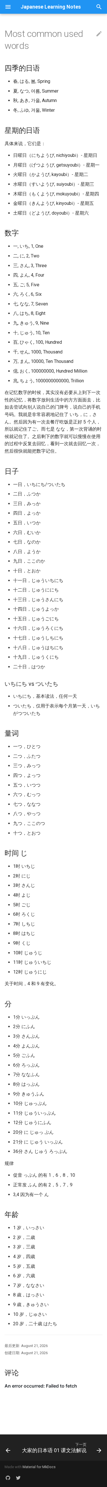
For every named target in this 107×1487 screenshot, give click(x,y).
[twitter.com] (18, 1477)
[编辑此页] (99, 34)
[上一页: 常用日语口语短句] (8, 1448)
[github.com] (8, 1477)
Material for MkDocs (39, 1467)
